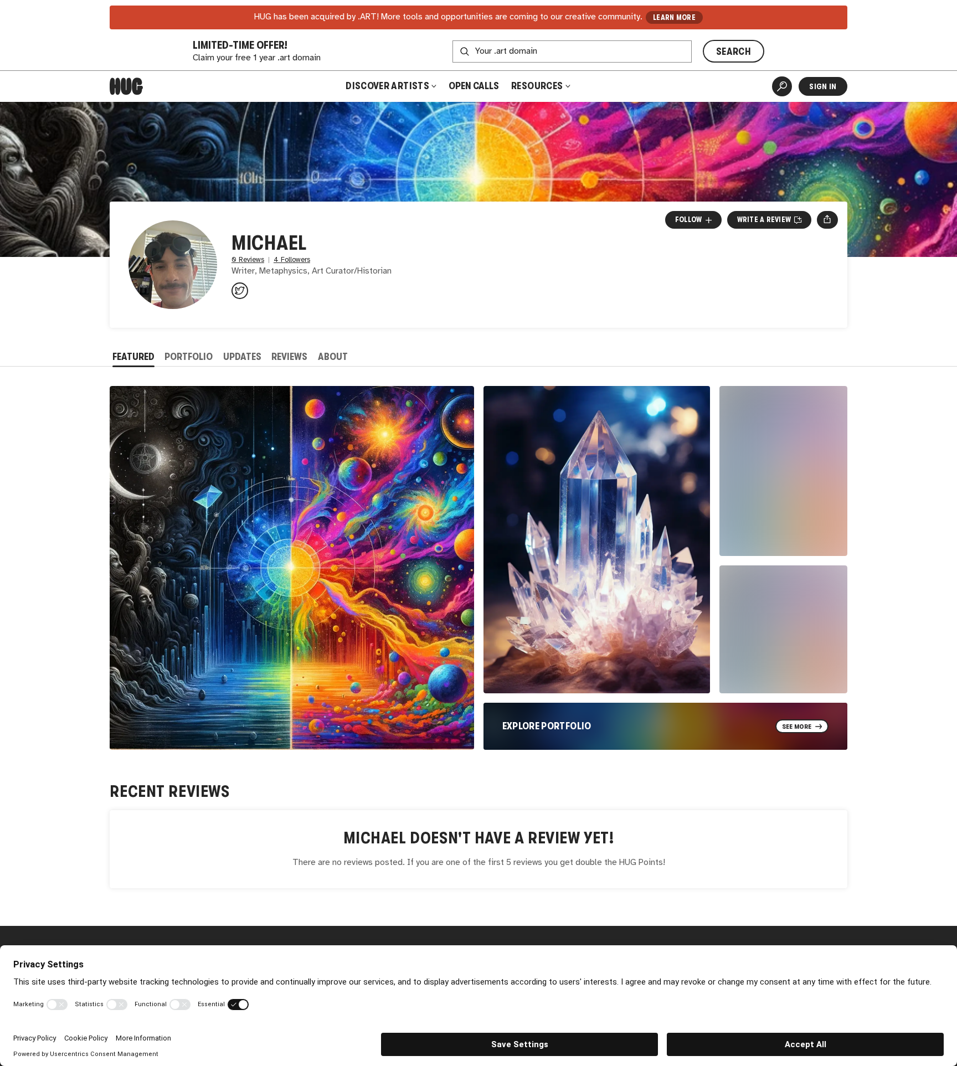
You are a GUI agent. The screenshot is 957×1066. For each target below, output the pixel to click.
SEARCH (733, 51)
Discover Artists (387, 85)
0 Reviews (247, 260)
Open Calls (474, 85)
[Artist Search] (782, 86)
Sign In (822, 86)
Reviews (289, 356)
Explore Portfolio (546, 726)
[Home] (126, 86)
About (333, 356)
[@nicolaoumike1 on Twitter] (239, 290)
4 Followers (292, 260)
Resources (538, 85)
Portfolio (188, 356)
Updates (242, 356)
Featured (133, 356)
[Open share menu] (827, 220)
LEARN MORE (674, 17)
